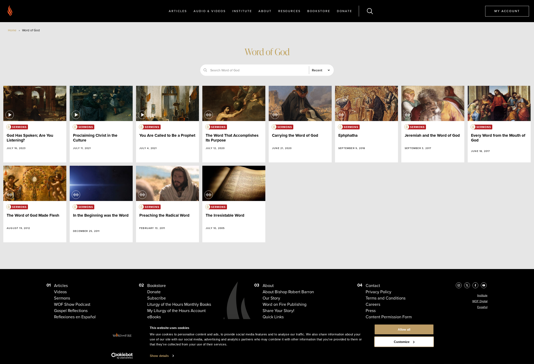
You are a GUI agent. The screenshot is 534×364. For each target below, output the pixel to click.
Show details (159, 356)
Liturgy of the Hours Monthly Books (179, 304)
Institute (242, 11)
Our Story (271, 298)
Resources (289, 11)
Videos (60, 292)
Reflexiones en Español (75, 317)
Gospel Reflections (71, 310)
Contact (373, 285)
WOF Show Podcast (72, 304)
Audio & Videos (209, 11)
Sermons (62, 298)
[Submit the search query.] (205, 70)
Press (371, 310)
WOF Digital (479, 301)
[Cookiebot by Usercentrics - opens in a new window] (122, 356)
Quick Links (273, 317)
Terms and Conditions (386, 298)
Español (482, 307)
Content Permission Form (389, 317)
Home (12, 30)
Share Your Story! (278, 310)
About (264, 11)
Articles (178, 11)
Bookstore (318, 11)
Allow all (404, 329)
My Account (507, 11)
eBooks (154, 317)
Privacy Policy (378, 292)
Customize (401, 342)
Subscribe (156, 298)
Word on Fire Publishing (284, 304)
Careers (373, 304)
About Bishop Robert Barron (288, 292)
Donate (344, 11)
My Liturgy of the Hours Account (176, 310)
